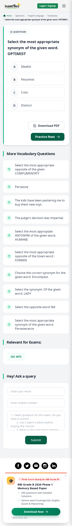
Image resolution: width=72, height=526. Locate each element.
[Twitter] (27, 465)
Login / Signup (48, 5)
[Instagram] (45, 465)
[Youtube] (36, 465)
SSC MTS (16, 356)
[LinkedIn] (53, 465)
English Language (36, 16)
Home (9, 15)
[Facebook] (18, 465)
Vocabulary (52, 16)
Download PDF (49, 126)
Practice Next (45, 137)
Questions (20, 16)
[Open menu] (64, 6)
